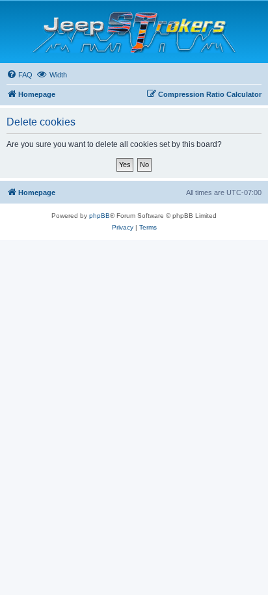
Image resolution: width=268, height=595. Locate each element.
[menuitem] (20, 75)
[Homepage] (134, 31)
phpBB (99, 215)
